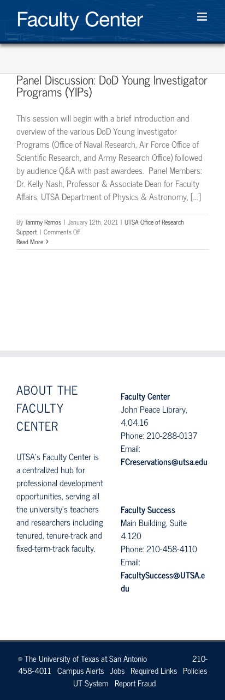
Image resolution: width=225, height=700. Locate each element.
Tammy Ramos (43, 221)
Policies (195, 670)
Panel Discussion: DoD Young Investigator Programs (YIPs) (112, 85)
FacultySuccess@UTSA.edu (163, 581)
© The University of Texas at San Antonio (82, 658)
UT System (91, 683)
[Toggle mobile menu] (203, 16)
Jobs (117, 670)
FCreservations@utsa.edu (164, 461)
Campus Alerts (80, 670)
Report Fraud (135, 683)
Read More (29, 241)
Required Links (154, 670)
